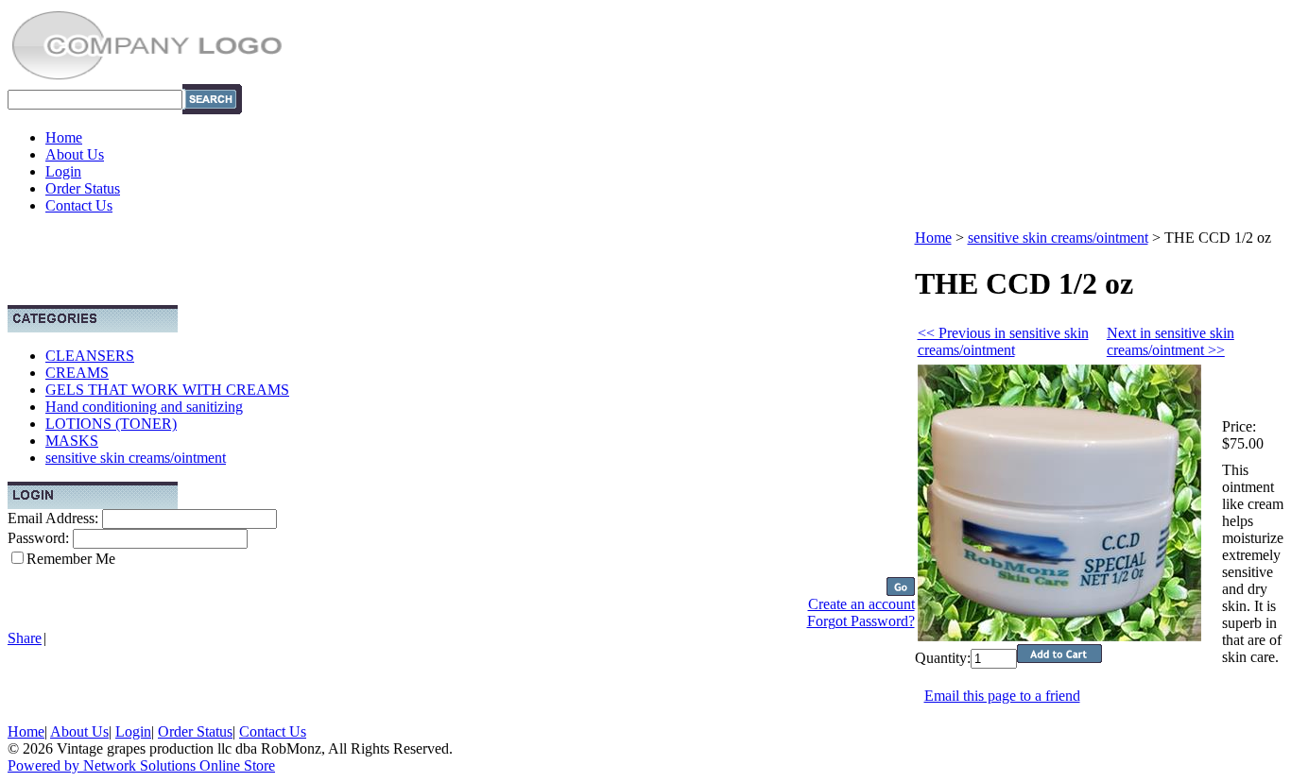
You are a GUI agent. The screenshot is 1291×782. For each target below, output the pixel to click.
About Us (74, 154)
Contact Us (78, 205)
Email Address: (53, 518)
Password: (38, 538)
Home (63, 137)
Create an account (861, 604)
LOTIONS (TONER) (111, 424)
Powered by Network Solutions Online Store (141, 765)
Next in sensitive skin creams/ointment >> (1170, 341)
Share (25, 638)
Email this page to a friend (1002, 696)
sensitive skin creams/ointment (135, 458)
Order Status (82, 188)
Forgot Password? (861, 621)
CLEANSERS (89, 356)
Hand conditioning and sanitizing (144, 407)
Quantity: (943, 658)
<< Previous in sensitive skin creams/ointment (1003, 341)
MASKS (71, 441)
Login (63, 171)
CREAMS (77, 373)
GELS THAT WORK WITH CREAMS (167, 390)
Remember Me (70, 559)
